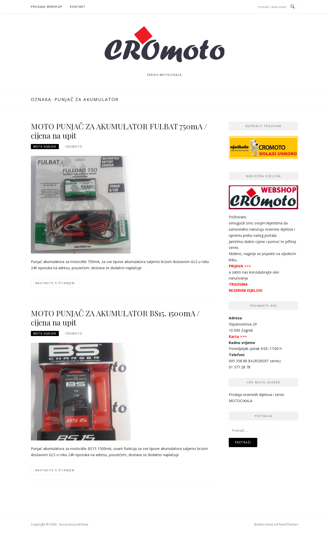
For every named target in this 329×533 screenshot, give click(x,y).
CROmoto (73, 146)
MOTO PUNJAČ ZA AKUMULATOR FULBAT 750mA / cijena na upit (119, 131)
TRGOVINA (238, 284)
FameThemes (288, 524)
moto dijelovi (44, 146)
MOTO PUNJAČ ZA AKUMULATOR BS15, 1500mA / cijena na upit (115, 318)
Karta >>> (238, 336)
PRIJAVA (236, 266)
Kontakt (77, 6)
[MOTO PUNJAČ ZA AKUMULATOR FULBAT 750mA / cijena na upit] (81, 204)
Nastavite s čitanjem (55, 283)
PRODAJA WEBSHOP (46, 6)
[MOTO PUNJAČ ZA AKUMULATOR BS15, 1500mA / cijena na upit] (81, 391)
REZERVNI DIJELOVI (245, 290)
